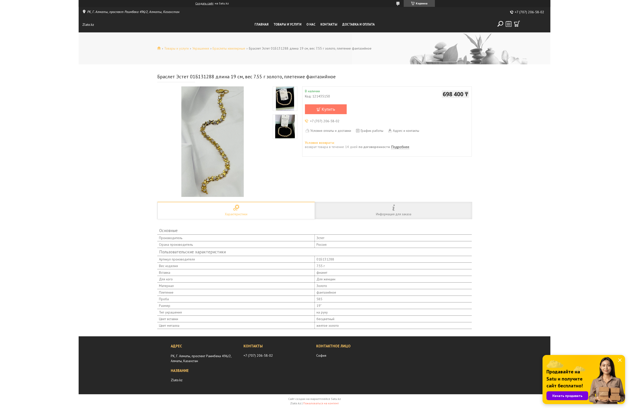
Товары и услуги (287, 24)
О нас (310, 24)
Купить (328, 109)
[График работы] (509, 24)
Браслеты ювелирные (229, 48)
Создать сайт (204, 3)
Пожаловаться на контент (321, 403)
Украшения (200, 48)
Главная (262, 24)
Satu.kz (336, 399)
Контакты (328, 24)
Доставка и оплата (358, 24)
